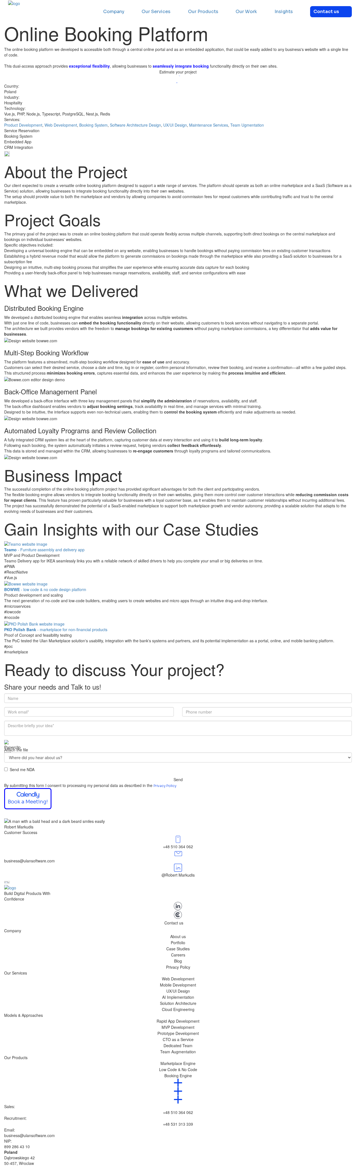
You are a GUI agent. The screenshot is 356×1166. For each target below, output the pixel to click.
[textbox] (178, 57)
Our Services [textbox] (15, 973)
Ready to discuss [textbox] (114, 669)
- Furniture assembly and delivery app (44, 549)
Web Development (60, 125)
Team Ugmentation (247, 125)
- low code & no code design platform (45, 589)
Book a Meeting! (28, 802)
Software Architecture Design (135, 125)
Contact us (326, 11)
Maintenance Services (208, 125)
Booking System (93, 125)
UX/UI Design (175, 125)
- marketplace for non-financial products (55, 629)
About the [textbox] (65, 171)
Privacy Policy (165, 786)
